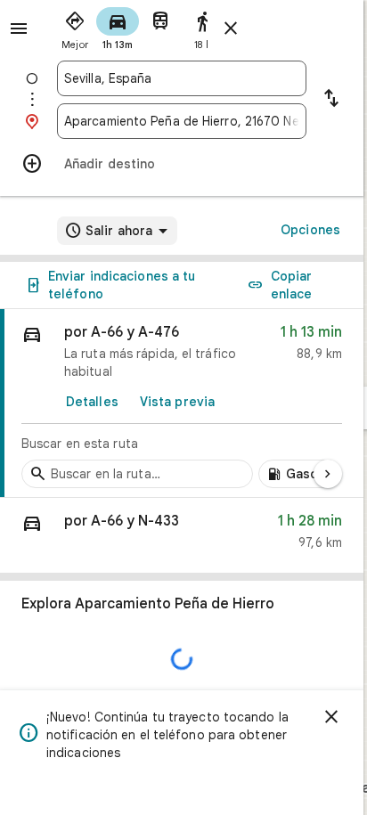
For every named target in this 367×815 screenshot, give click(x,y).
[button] (181, 536)
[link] (181, 403)
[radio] (74, 27)
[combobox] (181, 78)
